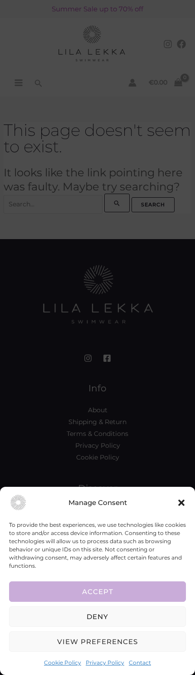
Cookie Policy (62, 662)
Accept (97, 591)
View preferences (97, 641)
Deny (97, 616)
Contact (140, 662)
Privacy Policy (105, 662)
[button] (181, 502)
